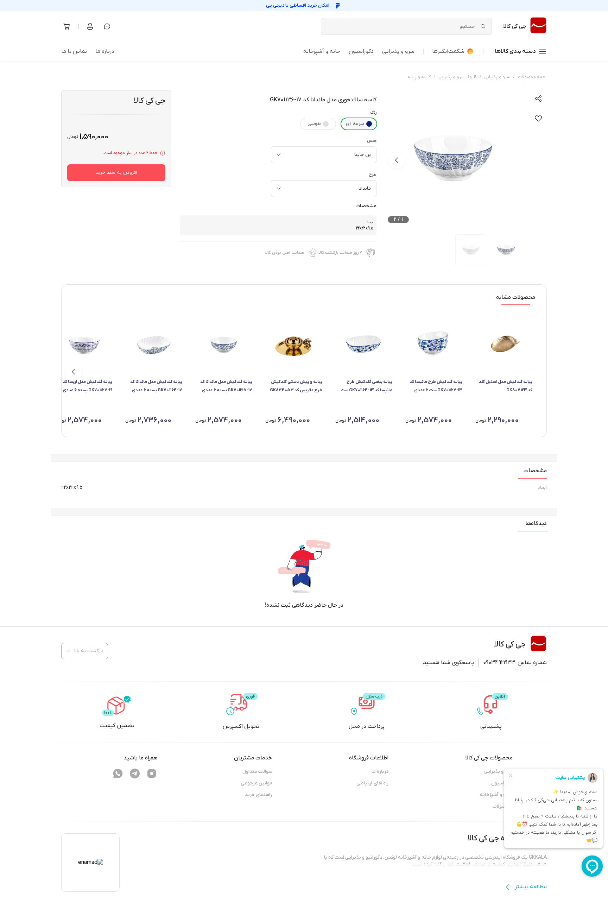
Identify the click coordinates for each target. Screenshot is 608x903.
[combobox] (323, 154)
